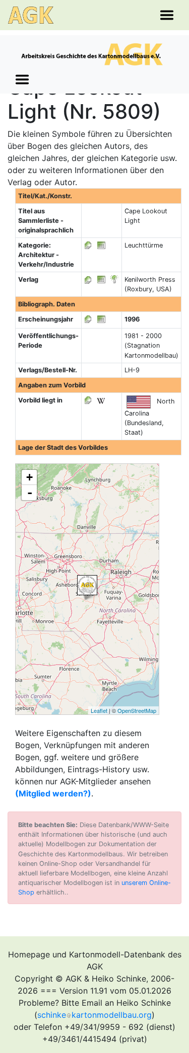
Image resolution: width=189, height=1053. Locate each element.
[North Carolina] (87, 585)
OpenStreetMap (136, 710)
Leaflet (99, 710)
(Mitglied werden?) (53, 793)
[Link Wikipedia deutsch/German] (101, 400)
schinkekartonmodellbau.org (94, 1015)
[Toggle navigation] (167, 15)
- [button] (29, 492)
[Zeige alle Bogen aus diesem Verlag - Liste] (88, 279)
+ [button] (29, 477)
